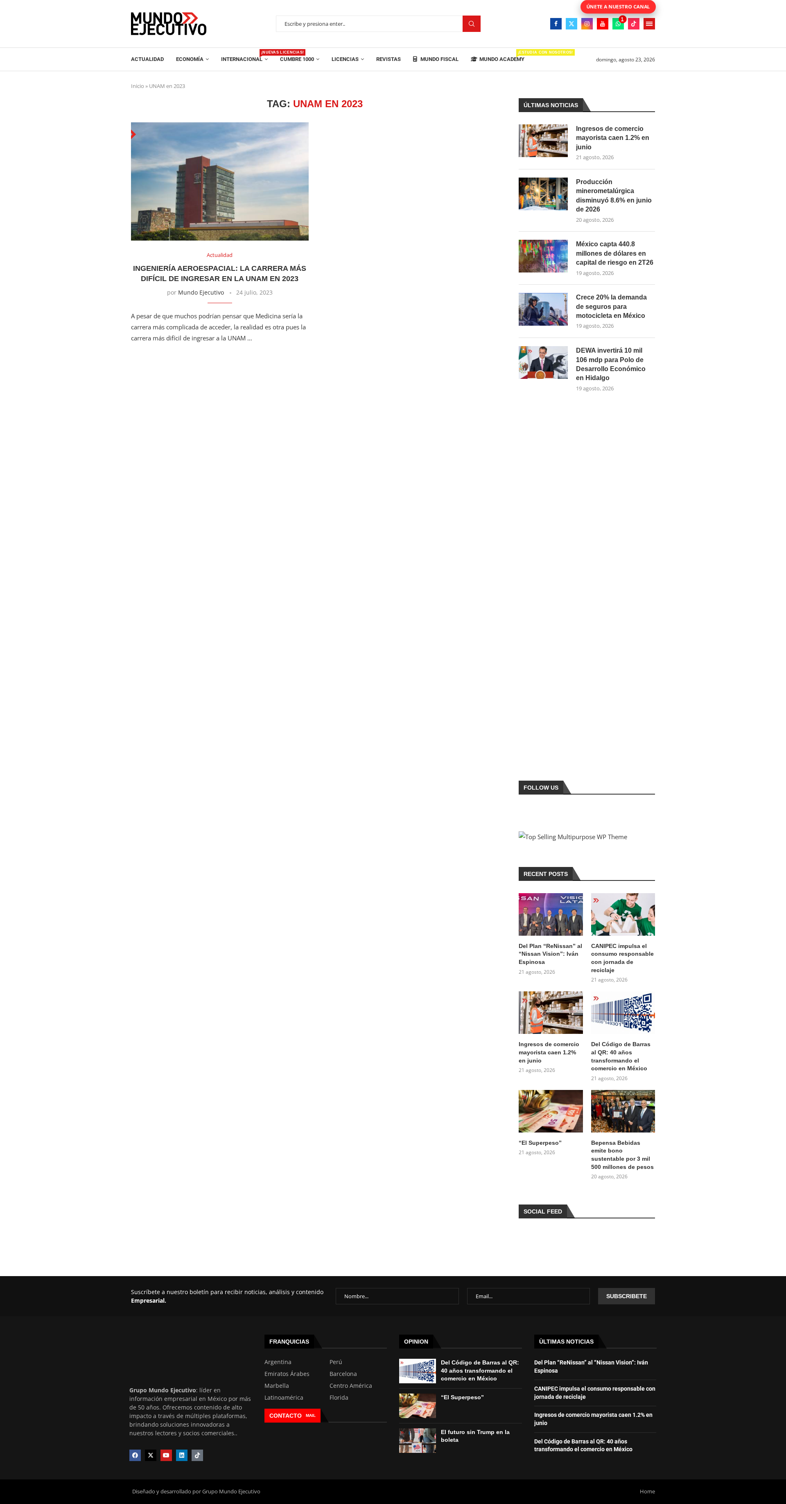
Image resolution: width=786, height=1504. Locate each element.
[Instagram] (587, 23)
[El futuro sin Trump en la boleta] (417, 1440)
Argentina (277, 1362)
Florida (339, 1397)
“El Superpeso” (540, 1142)
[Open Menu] (649, 23)
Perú (336, 1362)
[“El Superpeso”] (551, 1111)
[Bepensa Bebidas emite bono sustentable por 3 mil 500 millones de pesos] (623, 1111)
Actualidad (147, 59)
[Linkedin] (181, 1455)
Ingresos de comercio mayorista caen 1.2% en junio (612, 138)
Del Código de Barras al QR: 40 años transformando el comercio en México (620, 1056)
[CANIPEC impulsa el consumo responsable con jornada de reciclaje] (623, 914)
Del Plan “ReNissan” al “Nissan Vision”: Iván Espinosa (550, 954)
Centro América (351, 1386)
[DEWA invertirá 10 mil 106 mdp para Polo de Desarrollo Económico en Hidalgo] (543, 362)
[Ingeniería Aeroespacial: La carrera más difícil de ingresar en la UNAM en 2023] (220, 181)
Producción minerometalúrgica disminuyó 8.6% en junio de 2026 (614, 195)
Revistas (388, 59)
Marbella (276, 1386)
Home (647, 1491)
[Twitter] (571, 23)
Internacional (244, 56)
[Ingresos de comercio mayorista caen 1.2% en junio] (543, 140)
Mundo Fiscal (438, 59)
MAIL (311, 1415)
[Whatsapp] (618, 23)
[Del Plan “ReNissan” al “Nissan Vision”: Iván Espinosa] (551, 914)
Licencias (345, 59)
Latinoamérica (283, 1397)
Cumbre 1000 (297, 59)
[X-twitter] (150, 1455)
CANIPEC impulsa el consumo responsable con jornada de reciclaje (622, 958)
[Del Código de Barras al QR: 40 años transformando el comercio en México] (623, 1012)
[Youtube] (602, 23)
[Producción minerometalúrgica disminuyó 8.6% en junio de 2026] (543, 194)
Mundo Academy (501, 56)
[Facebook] (556, 23)
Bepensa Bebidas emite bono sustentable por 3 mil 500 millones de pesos (622, 1154)
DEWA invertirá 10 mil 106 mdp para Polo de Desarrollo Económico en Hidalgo (611, 364)
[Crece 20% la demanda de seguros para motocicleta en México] (543, 309)
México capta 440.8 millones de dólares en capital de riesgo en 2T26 (614, 253)
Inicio (137, 86)
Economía (189, 59)
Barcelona (343, 1374)
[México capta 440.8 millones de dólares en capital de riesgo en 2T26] (543, 256)
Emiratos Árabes (286, 1374)
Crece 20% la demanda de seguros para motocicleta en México (611, 306)
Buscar (472, 24)
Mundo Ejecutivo (201, 292)
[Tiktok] (633, 23)
